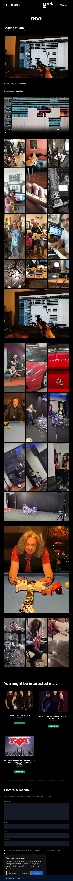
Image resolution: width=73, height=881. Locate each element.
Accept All (37, 873)
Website (7, 839)
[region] (25, 866)
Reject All (25, 873)
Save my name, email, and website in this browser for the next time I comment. (34, 850)
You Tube (44, 6)
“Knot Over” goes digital (19, 715)
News (15, 31)
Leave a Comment (24, 31)
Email (6, 831)
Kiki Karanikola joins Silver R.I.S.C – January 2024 (53, 717)
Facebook (44, 3)
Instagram (48, 3)
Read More (19, 723)
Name (6, 823)
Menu (64, 5)
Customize (12, 873)
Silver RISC (12, 5)
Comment (8, 801)
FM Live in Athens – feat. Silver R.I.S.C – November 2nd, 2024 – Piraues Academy (19, 762)
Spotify (51, 3)
